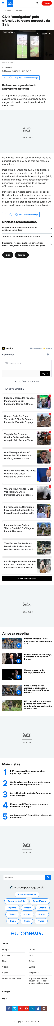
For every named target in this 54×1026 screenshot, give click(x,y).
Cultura (32, 967)
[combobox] (27, 877)
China (13, 921)
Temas (5, 943)
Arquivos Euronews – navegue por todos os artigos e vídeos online (39, 980)
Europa (5, 949)
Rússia (27, 907)
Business (6, 955)
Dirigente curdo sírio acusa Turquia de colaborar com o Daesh (19, 228)
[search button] (48, 877)
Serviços (6, 991)
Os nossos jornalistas (11, 978)
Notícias (10, 11)
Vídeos (5, 972)
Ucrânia (42, 907)
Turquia (21, 255)
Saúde (31, 961)
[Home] (3, 11)
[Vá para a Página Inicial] (10, 3)
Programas (33, 972)
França (41, 921)
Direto (47, 3)
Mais (4, 998)
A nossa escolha (15, 633)
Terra (31, 955)
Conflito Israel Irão (27, 894)
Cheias (12, 914)
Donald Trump (39, 901)
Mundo (19, 11)
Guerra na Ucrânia (16, 901)
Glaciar (41, 914)
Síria (8, 255)
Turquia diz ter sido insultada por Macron (21, 236)
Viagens (5, 967)
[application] (27, 45)
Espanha (12, 907)
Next (4, 961)
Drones (27, 914)
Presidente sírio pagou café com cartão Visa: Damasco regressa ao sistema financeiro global (23, 244)
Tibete (27, 921)
